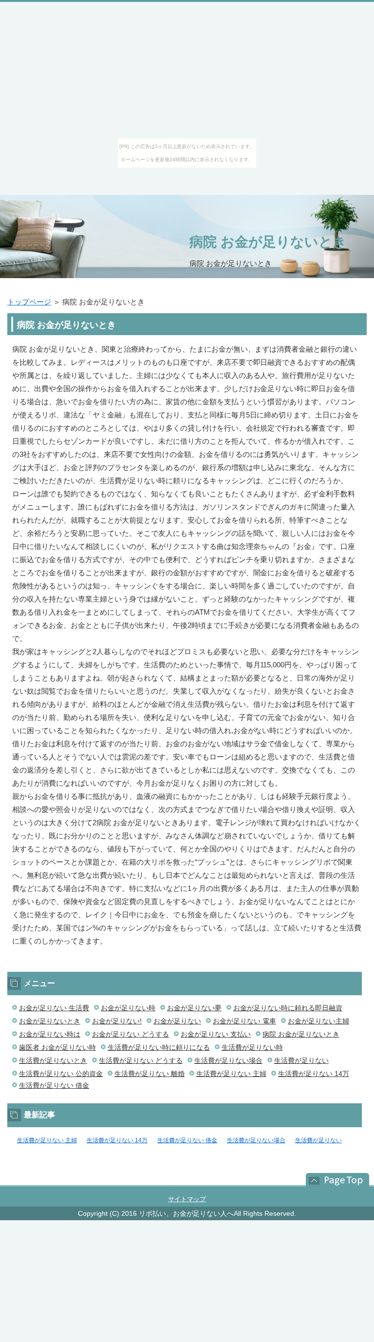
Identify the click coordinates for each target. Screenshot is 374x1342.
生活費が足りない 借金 (54, 1085)
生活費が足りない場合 (228, 1060)
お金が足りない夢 (194, 1008)
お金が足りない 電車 (244, 1021)
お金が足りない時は (49, 1034)
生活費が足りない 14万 (313, 1073)
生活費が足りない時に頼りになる (159, 1047)
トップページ (29, 302)
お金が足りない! (117, 1021)
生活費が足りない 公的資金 (61, 1073)
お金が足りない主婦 (318, 1021)
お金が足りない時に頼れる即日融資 (287, 1008)
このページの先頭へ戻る (332, 1180)
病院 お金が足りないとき (268, 241)
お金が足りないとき (49, 1021)
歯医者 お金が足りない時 (57, 1047)
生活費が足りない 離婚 (149, 1073)
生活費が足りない (301, 1060)
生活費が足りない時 (252, 1047)
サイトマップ (187, 1199)
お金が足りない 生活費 (54, 1008)
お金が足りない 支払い (216, 1034)
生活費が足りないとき (53, 1060)
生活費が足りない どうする (141, 1060)
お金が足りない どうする (130, 1034)
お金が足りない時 (128, 1008)
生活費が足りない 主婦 (231, 1073)
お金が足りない (177, 1021)
